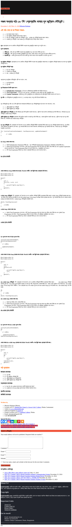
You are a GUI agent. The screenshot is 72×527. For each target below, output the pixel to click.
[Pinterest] (18, 421)
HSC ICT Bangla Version (14, 424)
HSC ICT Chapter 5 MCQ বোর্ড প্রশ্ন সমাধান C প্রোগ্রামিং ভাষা (21, 478)
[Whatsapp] (15, 421)
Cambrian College (24, 412)
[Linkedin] (12, 421)
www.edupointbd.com (17, 409)
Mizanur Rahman (25, 26)
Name (3, 451)
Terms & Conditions (10, 510)
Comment (4, 448)
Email (3, 455)
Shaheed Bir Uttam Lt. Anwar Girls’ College (28, 407)
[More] (22, 421)
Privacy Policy (8, 508)
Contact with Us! (9, 506)
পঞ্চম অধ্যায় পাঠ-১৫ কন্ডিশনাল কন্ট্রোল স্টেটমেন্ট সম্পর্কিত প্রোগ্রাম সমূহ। (19, 425)
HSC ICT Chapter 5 (29, 424)
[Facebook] (2, 421)
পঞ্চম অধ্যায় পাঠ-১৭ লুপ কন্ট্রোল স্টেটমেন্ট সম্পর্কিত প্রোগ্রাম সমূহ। (18, 427)
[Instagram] (9, 421)
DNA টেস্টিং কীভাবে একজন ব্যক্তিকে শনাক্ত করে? (17, 473)
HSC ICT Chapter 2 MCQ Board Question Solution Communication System (27, 474)
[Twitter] (5, 421)
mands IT (20, 410)
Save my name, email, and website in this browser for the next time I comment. (26, 462)
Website (3, 458)
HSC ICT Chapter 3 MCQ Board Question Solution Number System (24, 479)
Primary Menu (5, 8)
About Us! (7, 505)
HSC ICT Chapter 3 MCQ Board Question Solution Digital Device (24, 476)
